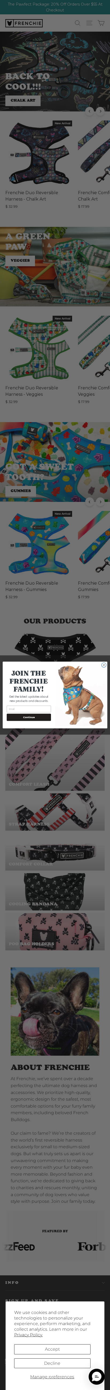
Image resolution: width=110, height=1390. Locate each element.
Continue (29, 717)
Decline (52, 1363)
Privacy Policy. (28, 1334)
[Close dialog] (103, 665)
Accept (52, 1349)
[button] (97, 1377)
